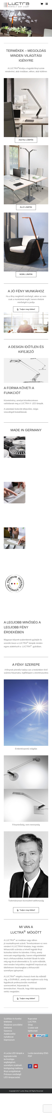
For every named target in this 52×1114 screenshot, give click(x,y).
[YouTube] (36, 1066)
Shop (30, 1025)
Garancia (8, 1031)
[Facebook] (30, 1066)
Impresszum (9, 1040)
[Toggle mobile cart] (42, 4)
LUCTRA (32, 1022)
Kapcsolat (32, 1019)
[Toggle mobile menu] (47, 4)
